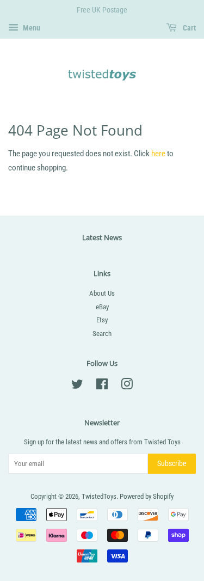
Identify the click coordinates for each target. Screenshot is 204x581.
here (158, 153)
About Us (102, 293)
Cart (188, 27)
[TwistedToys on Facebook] (102, 386)
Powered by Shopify (147, 496)
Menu (30, 27)
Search (102, 333)
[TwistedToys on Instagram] (127, 386)
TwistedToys (99, 496)
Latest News (102, 237)
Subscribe (172, 463)
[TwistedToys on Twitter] (77, 386)
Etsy (102, 320)
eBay (102, 307)
